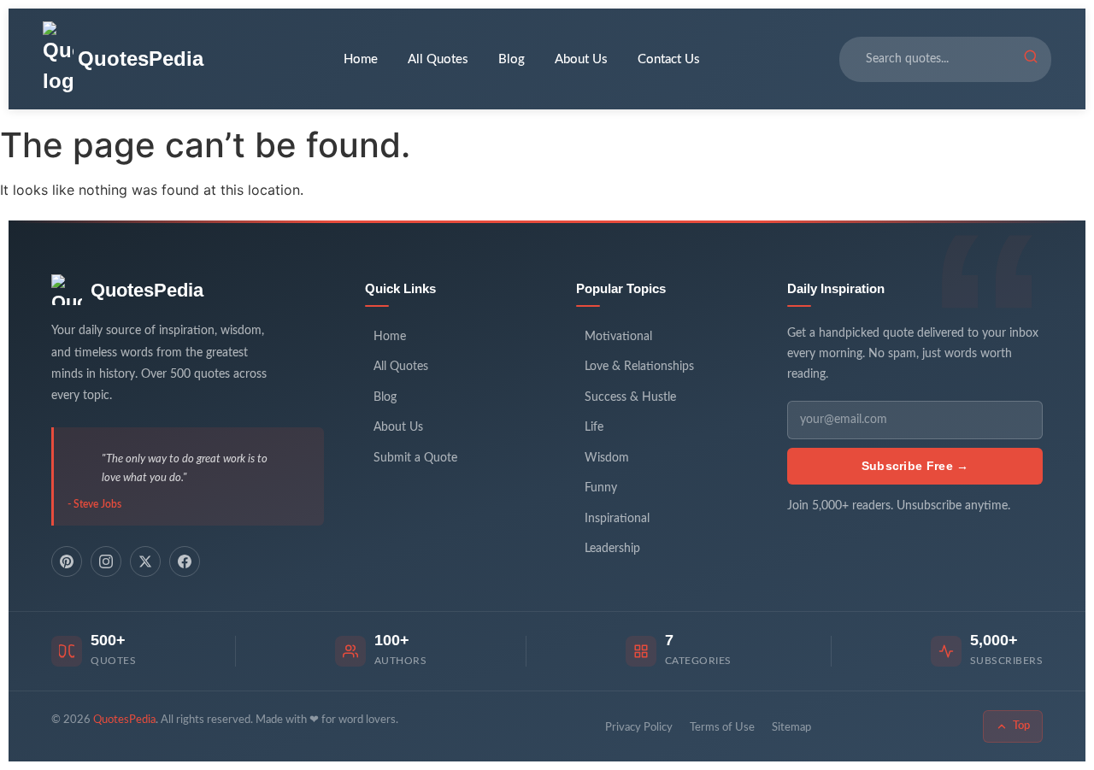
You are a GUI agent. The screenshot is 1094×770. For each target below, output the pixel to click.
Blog (511, 59)
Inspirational (617, 519)
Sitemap (791, 727)
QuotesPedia (147, 290)
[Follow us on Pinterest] (66, 561)
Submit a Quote (415, 458)
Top (1021, 726)
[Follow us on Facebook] (184, 561)
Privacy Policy (639, 727)
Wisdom (607, 458)
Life (594, 427)
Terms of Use (722, 727)
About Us (581, 59)
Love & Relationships (639, 367)
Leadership (612, 549)
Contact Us (669, 59)
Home (361, 59)
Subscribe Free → (915, 466)
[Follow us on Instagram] (106, 561)
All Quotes (438, 59)
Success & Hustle (630, 397)
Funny (601, 488)
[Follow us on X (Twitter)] (145, 561)
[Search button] (1030, 59)
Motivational (618, 337)
